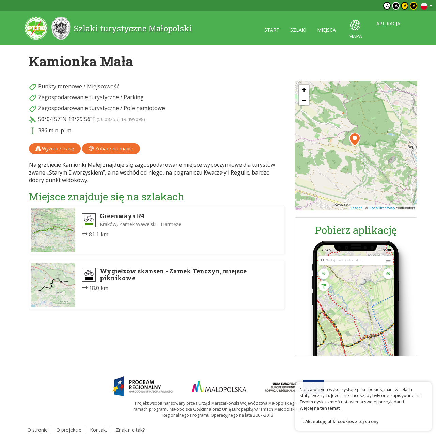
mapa (355, 36)
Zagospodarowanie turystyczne (78, 97)
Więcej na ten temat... (321, 408)
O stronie (37, 429)
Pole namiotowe (144, 108)
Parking (134, 97)
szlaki (298, 30)
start (271, 30)
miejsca (326, 30)
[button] (354, 139)
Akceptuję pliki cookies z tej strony (342, 421)
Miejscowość (103, 86)
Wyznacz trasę (57, 148)
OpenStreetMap (382, 207)
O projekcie (68, 429)
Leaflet (356, 207)
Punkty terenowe (60, 86)
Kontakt (98, 429)
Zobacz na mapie (113, 148)
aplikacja (388, 23)
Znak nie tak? (130, 429)
